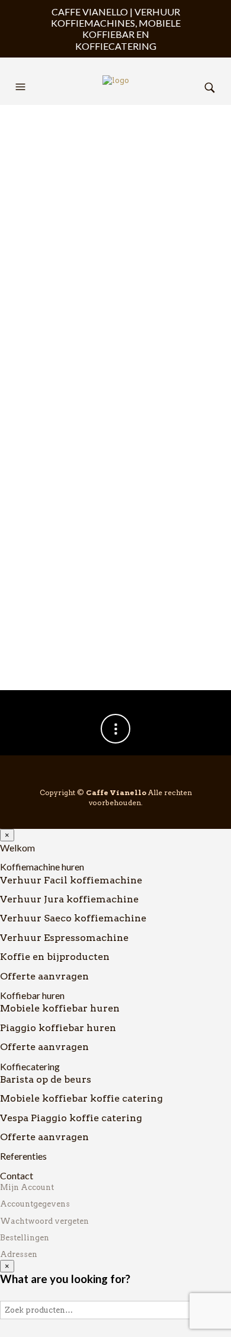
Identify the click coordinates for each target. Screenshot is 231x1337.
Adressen (18, 1254)
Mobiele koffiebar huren (60, 1008)
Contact (16, 1175)
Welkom (17, 847)
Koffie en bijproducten (55, 956)
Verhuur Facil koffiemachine (71, 880)
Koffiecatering (30, 1066)
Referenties (23, 1156)
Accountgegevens (35, 1203)
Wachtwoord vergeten (44, 1221)
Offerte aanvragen (44, 976)
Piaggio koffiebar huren (58, 1027)
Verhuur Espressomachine (64, 937)
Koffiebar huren (32, 995)
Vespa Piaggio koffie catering (71, 1118)
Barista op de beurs (45, 1079)
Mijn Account (27, 1187)
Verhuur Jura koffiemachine (69, 899)
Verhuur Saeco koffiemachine (73, 918)
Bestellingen (24, 1237)
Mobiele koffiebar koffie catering (81, 1098)
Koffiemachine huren (42, 866)
